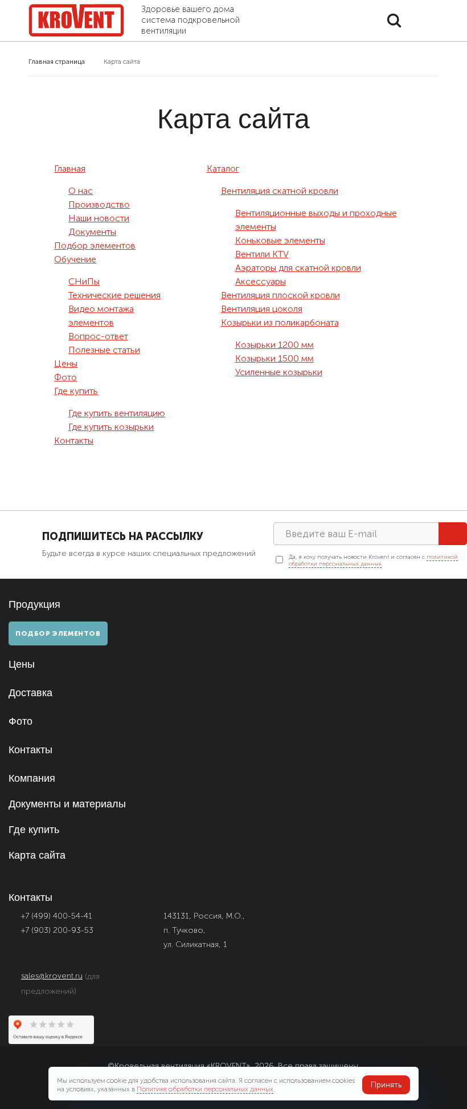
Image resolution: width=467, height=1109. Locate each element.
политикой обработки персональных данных (373, 560)
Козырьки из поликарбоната (280, 322)
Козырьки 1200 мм (274, 344)
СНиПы (84, 281)
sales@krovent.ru (52, 976)
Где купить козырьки (111, 426)
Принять (386, 1085)
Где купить (76, 390)
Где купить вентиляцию (116, 413)
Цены (65, 363)
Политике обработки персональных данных (205, 1089)
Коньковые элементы (280, 240)
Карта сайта (37, 855)
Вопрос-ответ (98, 336)
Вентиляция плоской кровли (280, 295)
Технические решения (114, 295)
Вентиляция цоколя (261, 308)
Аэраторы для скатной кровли (298, 267)
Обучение (75, 259)
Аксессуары (260, 281)
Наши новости (98, 218)
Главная (69, 168)
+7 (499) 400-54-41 (56, 916)
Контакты (73, 440)
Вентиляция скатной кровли (279, 190)
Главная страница (56, 62)
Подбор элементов (95, 245)
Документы (92, 231)
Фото (65, 377)
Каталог (223, 168)
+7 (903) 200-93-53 (57, 930)
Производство (99, 204)
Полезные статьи (104, 349)
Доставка (30, 692)
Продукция (36, 604)
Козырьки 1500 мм (274, 358)
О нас (80, 190)
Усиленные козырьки (278, 372)
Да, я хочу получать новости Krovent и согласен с (373, 560)
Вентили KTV (262, 254)
